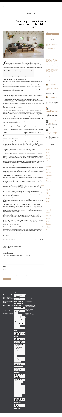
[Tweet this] (39, 239)
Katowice (16, 336)
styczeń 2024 (48, 161)
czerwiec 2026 (48, 150)
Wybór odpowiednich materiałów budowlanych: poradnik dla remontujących (30, 305)
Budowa (47, 42)
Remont (47, 47)
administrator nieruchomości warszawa (18, 295)
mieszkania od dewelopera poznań (18, 359)
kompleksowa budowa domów (19, 342)
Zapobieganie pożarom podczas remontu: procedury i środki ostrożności (30, 300)
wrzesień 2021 (48, 176)
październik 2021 (49, 175)
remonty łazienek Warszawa (18, 396)
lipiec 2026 (48, 149)
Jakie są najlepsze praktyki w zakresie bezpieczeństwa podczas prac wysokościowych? (19, 76)
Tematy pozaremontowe (50, 48)
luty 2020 (47, 206)
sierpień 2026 (48, 147)
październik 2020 (49, 193)
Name (4, 266)
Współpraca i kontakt (31, 13)
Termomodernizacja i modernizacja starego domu (51, 51)
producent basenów (17, 372)
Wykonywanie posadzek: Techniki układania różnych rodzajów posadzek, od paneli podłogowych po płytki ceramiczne (52, 132)
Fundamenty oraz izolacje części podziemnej (51, 45)
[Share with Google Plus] (40, 239)
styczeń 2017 (48, 223)
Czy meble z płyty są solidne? (8, 307)
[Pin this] (42, 239)
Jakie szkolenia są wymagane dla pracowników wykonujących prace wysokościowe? (18, 72)
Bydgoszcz (16, 313)
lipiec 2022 (48, 164)
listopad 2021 (48, 173)
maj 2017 (47, 216)
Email (4, 269)
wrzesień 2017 (48, 213)
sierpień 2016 (48, 227)
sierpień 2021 (48, 178)
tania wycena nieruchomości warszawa (19, 399)
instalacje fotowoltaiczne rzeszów (20, 333)
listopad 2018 (48, 212)
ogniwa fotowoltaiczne (18, 361)
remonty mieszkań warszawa (18, 387)
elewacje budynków (17, 325)
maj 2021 (47, 183)
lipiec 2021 (48, 180)
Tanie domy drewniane (18, 402)
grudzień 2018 (48, 210)
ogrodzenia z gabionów (18, 364)
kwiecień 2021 (48, 184)
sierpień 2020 (48, 196)
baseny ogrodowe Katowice (18, 299)
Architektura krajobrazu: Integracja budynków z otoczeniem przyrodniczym (8, 312)
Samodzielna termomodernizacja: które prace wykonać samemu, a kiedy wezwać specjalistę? (52, 70)
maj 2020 (47, 201)
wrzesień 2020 (48, 195)
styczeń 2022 (48, 170)
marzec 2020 (48, 204)
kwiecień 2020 (48, 203)
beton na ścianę (18, 301)
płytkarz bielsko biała (19, 380)
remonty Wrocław (18, 394)
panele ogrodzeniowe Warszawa (18, 369)
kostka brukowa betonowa (18, 348)
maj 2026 (47, 152)
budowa (21, 303)
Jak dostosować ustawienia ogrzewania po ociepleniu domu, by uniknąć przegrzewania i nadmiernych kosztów (52, 74)
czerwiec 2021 (48, 181)
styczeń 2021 (48, 189)
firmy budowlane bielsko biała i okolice (19, 328)
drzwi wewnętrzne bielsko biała (19, 323)
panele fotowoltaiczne (19, 366)
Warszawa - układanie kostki (18, 405)
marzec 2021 (48, 186)
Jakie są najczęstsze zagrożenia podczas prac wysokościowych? (15, 75)
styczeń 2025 (48, 158)
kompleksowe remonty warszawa (19, 345)
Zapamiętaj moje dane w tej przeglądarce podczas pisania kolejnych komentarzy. (18, 275)
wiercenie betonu (17, 408)
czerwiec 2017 (48, 215)
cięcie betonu (17, 317)
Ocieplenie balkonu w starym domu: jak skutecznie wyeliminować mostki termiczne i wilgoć (52, 60)
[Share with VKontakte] (43, 239)
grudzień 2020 (48, 190)
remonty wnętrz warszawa (18, 392)
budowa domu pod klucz (19, 308)
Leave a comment (7, 239)
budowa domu (17, 305)
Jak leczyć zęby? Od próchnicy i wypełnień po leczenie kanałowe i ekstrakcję (52, 66)
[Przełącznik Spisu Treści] (32, 70)
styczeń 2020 (48, 207)
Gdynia (16, 330)
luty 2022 (47, 169)
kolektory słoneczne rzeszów (19, 339)
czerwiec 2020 (48, 200)
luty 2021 (47, 187)
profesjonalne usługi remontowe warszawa (19, 376)
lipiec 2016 (48, 229)
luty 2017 (47, 221)
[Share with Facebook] (37, 239)
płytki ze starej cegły (18, 382)
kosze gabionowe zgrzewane (18, 351)
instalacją (42, 185)
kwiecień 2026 (48, 153)
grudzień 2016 (48, 224)
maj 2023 (47, 163)
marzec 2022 (48, 167)
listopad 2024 (48, 160)
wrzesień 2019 (48, 209)
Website (4, 272)
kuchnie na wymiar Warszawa (18, 353)
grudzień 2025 (48, 157)
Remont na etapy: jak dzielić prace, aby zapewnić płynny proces (54, 122)
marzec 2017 (48, 219)
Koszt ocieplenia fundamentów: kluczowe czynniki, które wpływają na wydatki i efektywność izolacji (52, 87)
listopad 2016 (48, 226)
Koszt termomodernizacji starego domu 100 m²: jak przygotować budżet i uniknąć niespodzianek (52, 110)
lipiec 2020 (48, 198)
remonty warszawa (17, 389)
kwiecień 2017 (48, 218)
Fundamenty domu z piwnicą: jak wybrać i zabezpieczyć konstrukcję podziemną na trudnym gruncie (51, 99)
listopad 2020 (48, 192)
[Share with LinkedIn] (41, 239)
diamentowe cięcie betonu (19, 319)
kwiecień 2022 (48, 166)
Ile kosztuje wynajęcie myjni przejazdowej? (51, 64)
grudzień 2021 (48, 172)
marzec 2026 (48, 155)
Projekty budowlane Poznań (8, 305)
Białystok (16, 303)
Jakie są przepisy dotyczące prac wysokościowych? (13, 71)
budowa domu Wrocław (18, 311)
